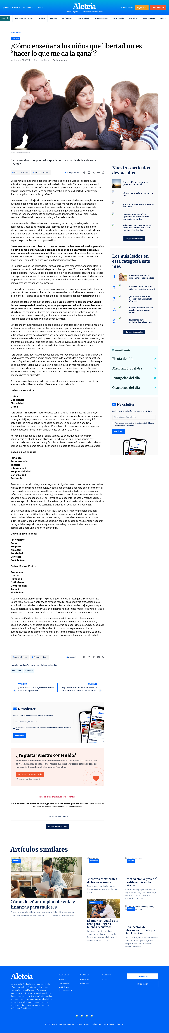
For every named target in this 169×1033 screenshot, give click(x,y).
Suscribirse (142, 976)
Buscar (41, 7)
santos (131, 909)
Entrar (65, 816)
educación (16, 670)
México (163, 18)
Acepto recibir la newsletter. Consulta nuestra (44, 728)
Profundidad (67, 18)
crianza (131, 861)
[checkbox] (14, 728)
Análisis (42, 18)
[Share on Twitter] (94, 172)
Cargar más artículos (134, 238)
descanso (94, 861)
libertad (29, 670)
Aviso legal (96, 1024)
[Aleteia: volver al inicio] (84, 6)
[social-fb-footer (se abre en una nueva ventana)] (82, 1016)
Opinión (53, 18)
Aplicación (84, 983)
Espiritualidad (83, 18)
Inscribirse (19, 735)
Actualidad (133, 18)
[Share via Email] (98, 172)
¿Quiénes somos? (83, 1024)
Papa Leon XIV (149, 18)
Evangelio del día (126, 378)
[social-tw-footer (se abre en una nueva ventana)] (87, 1016)
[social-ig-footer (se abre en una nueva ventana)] (92, 1016)
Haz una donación (66, 1024)
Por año (105, 979)
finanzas (16, 861)
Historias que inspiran (24, 18)
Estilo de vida (118, 18)
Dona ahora (156, 7)
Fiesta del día (122, 359)
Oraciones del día (126, 388)
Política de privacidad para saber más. (134, 424)
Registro (140, 7)
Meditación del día (127, 368)
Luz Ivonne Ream (41, 60)
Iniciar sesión (128, 7)
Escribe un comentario (57, 826)
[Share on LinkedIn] (89, 172)
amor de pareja (96, 902)
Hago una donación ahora (28, 774)
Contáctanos (108, 1024)
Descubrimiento (100, 18)
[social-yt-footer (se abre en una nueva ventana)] (77, 1016)
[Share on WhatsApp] (103, 172)
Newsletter (85, 979)
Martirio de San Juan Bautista (93, 12)
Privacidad (120, 1024)
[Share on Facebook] (84, 172)
